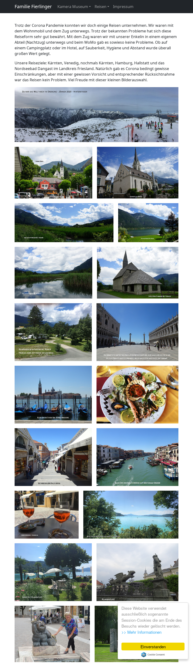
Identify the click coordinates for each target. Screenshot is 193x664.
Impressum (123, 6)
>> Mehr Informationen (141, 632)
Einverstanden (153, 646)
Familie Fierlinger (33, 6)
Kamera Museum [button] (72, 6)
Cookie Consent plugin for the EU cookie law (153, 654)
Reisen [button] (100, 6)
